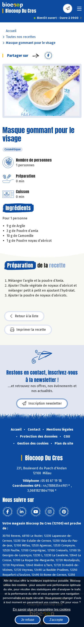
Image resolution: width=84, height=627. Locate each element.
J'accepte (56, 619)
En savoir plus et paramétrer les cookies (42, 609)
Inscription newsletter (45, 403)
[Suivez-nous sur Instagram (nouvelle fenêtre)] (50, 512)
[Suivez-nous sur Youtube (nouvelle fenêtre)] (36, 512)
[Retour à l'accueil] (12, 5)
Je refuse (27, 619)
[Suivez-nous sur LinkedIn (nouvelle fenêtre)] (22, 512)
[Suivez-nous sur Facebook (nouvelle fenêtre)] (7, 512)
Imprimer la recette (31, 330)
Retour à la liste (26, 316)
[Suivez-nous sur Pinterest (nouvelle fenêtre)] (64, 512)
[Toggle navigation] (79, 10)
